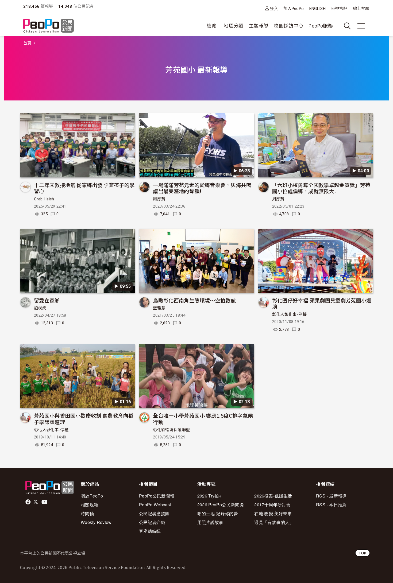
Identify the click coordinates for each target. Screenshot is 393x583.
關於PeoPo (92, 496)
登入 (274, 8)
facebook (28, 502)
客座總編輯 (150, 531)
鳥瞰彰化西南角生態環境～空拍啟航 (194, 300)
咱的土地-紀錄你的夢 (217, 513)
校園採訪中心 (288, 26)
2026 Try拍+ (209, 496)
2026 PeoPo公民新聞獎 (220, 505)
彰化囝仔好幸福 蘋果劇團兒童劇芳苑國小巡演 (322, 303)
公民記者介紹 (152, 522)
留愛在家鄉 (47, 300)
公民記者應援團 (154, 513)
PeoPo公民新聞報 (157, 496)
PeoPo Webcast (155, 505)
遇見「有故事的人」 (274, 522)
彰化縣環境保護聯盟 (171, 429)
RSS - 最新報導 (331, 496)
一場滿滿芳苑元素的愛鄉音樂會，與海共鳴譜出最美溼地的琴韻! (202, 188)
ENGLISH (317, 8)
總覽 (212, 26)
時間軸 (87, 513)
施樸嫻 (40, 308)
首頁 (27, 43)
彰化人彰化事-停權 (289, 314)
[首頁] (48, 26)
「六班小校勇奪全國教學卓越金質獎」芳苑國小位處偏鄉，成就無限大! (321, 188)
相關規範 (89, 505)
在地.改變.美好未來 (273, 513)
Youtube (44, 502)
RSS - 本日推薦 (331, 505)
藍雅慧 (159, 308)
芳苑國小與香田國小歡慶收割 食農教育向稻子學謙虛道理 (83, 418)
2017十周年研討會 (272, 505)
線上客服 (361, 8)
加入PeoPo (293, 8)
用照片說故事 (210, 522)
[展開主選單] (361, 26)
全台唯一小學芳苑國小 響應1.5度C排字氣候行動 (203, 418)
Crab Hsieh (44, 199)
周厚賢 (159, 199)
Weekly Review (96, 522)
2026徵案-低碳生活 (273, 496)
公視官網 (339, 8)
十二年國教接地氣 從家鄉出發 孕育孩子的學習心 (84, 188)
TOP (362, 552)
